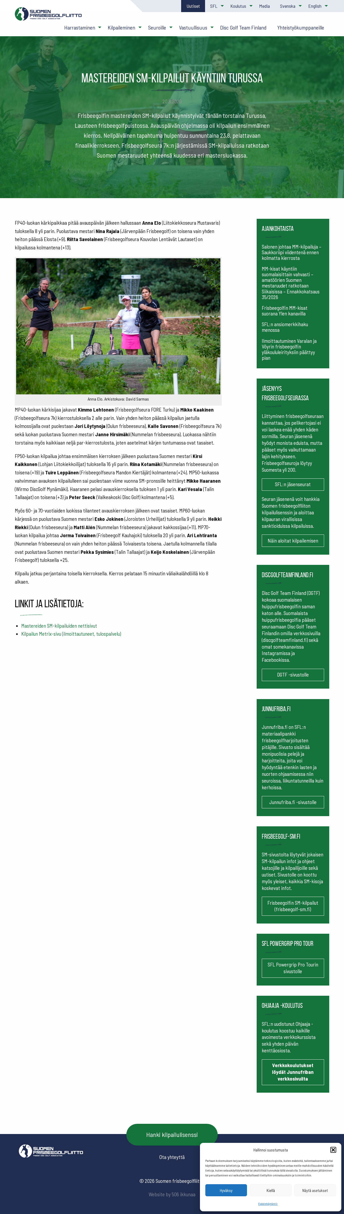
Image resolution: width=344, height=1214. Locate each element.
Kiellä (271, 1190)
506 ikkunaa (183, 1194)
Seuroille (157, 27)
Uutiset (193, 6)
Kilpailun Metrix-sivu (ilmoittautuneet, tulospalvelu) (71, 634)
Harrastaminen (79, 27)
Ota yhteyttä (172, 1157)
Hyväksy (226, 1190)
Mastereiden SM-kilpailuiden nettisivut (59, 626)
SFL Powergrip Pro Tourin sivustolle (293, 967)
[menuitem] (193, 6)
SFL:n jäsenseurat (293, 484)
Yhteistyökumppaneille (300, 27)
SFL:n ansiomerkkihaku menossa (285, 327)
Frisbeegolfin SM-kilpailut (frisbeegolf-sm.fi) (292, 906)
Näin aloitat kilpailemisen (293, 540)
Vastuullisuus (193, 27)
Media (264, 6)
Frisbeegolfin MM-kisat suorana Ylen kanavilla (284, 311)
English (314, 6)
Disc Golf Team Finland (243, 27)
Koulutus (238, 6)
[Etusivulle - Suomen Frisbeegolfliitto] (48, 16)
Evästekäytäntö (268, 1203)
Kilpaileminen (121, 27)
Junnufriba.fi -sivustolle (293, 802)
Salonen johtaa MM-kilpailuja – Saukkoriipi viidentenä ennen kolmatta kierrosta (291, 252)
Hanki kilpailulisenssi (172, 1134)
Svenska (287, 6)
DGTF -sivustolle (293, 674)
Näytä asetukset (315, 1190)
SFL (213, 6)
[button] (333, 1150)
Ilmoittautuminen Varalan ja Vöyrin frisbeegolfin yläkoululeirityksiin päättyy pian (289, 349)
